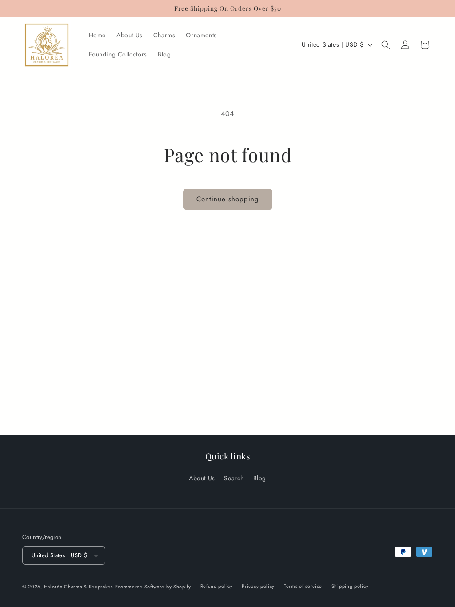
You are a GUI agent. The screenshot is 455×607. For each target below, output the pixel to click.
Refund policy (216, 586)
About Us (202, 478)
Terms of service (303, 586)
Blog (259, 478)
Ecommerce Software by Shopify (153, 586)
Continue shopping (227, 199)
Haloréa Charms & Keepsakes (78, 586)
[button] (385, 45)
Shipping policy (350, 586)
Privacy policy (258, 586)
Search (234, 478)
